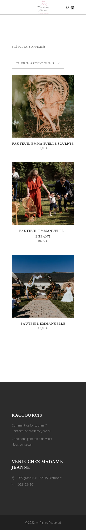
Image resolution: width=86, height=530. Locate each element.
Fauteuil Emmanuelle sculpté (43, 144)
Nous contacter (22, 444)
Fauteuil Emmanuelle (43, 324)
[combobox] (38, 63)
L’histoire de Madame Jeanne (31, 431)
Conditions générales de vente (32, 439)
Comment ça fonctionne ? (29, 425)
